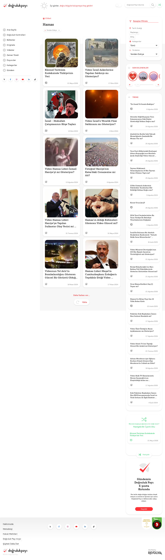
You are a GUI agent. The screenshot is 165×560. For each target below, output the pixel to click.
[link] (21, 29)
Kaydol (144, 509)
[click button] (152, 5)
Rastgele (146, 454)
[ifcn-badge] (146, 523)
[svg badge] (157, 523)
